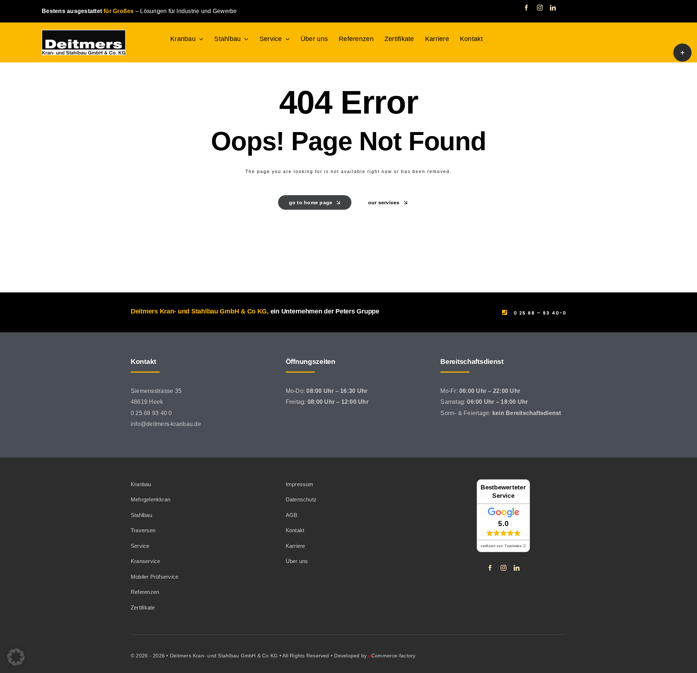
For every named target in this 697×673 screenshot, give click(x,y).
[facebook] (526, 8)
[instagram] (540, 8)
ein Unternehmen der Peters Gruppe (324, 311)
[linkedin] (553, 8)
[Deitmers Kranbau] (84, 32)
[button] (16, 657)
